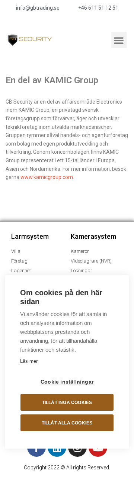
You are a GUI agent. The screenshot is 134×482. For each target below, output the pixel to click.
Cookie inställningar (67, 382)
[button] (119, 40)
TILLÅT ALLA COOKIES (67, 423)
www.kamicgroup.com (46, 177)
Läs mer (29, 361)
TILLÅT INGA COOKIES (67, 402)
